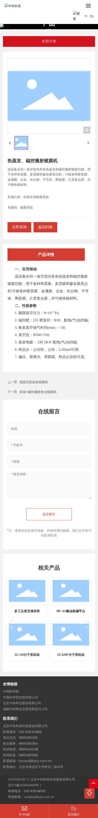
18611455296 (28, 737)
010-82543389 (30, 732)
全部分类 (49, 41)
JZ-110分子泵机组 (27, 654)
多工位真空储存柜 (27, 611)
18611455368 (28, 755)
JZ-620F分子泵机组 (71, 654)
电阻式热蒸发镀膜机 (33, 382)
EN (91, 16)
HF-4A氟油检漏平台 (71, 611)
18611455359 (28, 743)
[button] (11, 624)
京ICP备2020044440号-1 (24, 785)
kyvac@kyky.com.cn (35, 761)
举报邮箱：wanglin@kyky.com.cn (31, 797)
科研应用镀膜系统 (36, 197)
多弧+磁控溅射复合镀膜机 (38, 392)
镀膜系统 (26, 207)
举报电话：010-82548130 (27, 791)
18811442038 (28, 749)
